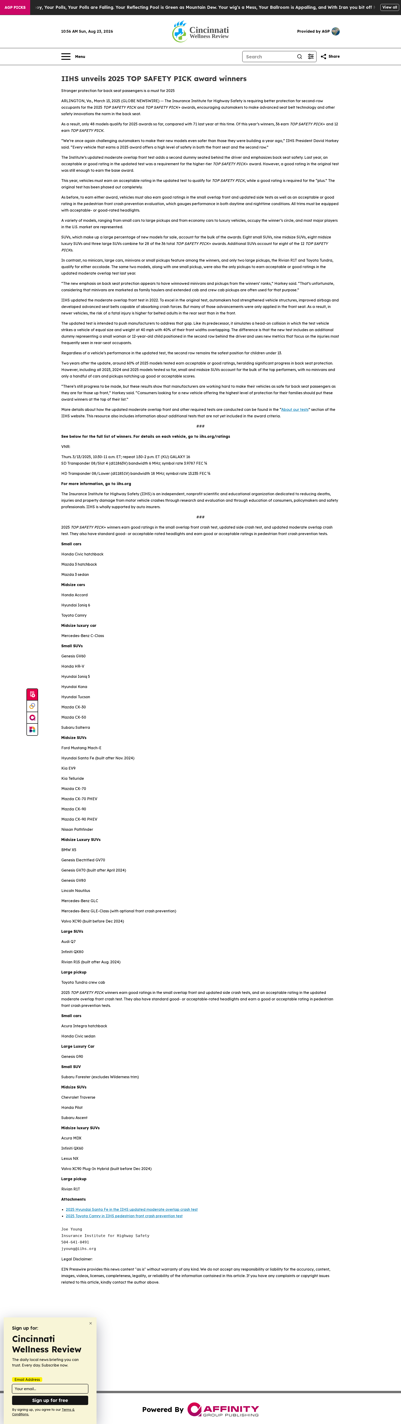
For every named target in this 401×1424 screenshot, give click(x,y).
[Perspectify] (32, 706)
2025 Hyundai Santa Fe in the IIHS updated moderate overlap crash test (132, 1209)
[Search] (299, 56)
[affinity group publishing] (32, 718)
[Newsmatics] (32, 729)
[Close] (90, 1323)
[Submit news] (32, 695)
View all (389, 7)
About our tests (294, 409)
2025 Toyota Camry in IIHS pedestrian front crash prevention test (124, 1216)
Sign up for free (50, 1400)
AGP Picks (15, 7)
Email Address (27, 1379)
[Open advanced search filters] (310, 56)
